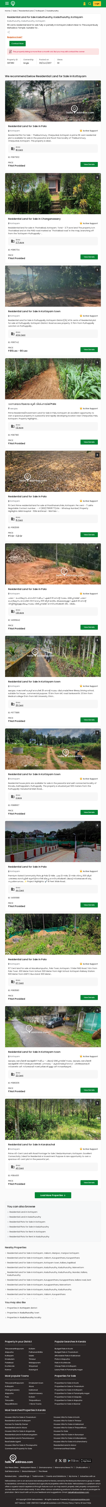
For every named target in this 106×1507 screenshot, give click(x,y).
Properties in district (22, 1308)
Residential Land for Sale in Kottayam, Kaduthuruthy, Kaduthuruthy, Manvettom (45, 1267)
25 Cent (19, 705)
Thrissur (32, 1359)
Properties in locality (24, 1317)
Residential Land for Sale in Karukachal (31, 1144)
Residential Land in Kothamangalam (21, 1434)
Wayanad (33, 1366)
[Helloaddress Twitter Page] (60, 1461)
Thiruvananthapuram (14, 1348)
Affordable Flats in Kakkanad (67, 1355)
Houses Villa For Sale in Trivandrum (20, 1417)
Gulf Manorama (12, 1471)
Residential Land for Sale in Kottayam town (34, 311)
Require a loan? (14, 37)
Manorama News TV (64, 1467)
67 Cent (20, 983)
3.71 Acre (20, 242)
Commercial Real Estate (64, 1448)
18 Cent (19, 150)
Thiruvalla (9, 1400)
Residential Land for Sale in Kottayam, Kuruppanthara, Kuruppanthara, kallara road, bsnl (49, 1280)
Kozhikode (9, 1366)
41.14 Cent (20, 335)
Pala (7, 1397)
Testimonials (38, 1476)
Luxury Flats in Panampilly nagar (69, 1369)
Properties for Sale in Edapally (68, 1397)
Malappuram (35, 1362)
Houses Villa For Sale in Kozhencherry (70, 1441)
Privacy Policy (68, 1503)
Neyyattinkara (11, 1404)
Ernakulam (9, 1359)
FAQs (89, 1503)
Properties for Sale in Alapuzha (68, 1400)
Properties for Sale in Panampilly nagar (72, 1393)
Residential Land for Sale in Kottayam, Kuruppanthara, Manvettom (39, 1284)
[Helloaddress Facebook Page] (56, 1461)
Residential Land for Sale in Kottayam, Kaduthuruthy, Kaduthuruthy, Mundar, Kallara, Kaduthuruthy (47, 1274)
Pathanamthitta (36, 1352)
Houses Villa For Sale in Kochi (67, 1417)
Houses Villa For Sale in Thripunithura (70, 1427)
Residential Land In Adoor (65, 1445)
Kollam (32, 1348)
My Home (73, 1476)
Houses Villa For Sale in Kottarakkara (70, 1438)
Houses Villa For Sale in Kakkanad (69, 1424)
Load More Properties (51, 1195)
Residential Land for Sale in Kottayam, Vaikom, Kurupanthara (36, 1294)
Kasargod (33, 1369)
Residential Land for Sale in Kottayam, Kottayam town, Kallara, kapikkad (41, 1262)
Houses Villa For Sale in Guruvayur (69, 1434)
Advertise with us (87, 1476)
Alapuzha (9, 1352)
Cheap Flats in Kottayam (65, 1366)
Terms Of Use (80, 1503)
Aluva (31, 1386)
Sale (15, 10)
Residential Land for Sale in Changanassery (34, 218)
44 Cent (20, 890)
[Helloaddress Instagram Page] (64, 1461)
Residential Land (26, 10)
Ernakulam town (36, 1383)
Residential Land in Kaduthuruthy (25, 1217)
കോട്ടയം (14, 408)
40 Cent (20, 1168)
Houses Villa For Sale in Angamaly (20, 1431)
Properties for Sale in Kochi (67, 1383)
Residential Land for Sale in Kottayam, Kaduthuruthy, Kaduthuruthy (39, 1289)
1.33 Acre (20, 612)
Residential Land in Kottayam (23, 1212)
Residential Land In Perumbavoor (20, 1438)
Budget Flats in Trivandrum (66, 1352)
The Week (43, 1471)
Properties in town (23, 1312)
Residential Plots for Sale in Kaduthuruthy (29, 1226)
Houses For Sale (61, 1431)
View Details (89, 164)
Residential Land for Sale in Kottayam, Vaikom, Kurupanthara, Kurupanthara (43, 1257)
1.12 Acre (19, 427)
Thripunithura (35, 1400)
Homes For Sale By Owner (16, 1424)
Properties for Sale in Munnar (67, 1404)
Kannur (8, 1369)
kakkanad (33, 1390)
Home (7, 10)
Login (97, 3)
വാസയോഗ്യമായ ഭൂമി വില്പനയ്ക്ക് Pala (32, 404)
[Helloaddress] (13, 3)
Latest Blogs (24, 1476)
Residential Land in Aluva (16, 1427)
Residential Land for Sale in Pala (27, 126)
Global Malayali (29, 1471)
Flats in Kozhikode (63, 1362)
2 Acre (19, 798)
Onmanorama (45, 1467)
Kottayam (40, 10)
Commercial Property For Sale (18, 1448)
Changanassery (12, 1390)
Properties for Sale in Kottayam (68, 1390)
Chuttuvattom (82, 1467)
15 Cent (19, 520)
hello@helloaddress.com (78, 1492)
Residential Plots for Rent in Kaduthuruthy (29, 1236)
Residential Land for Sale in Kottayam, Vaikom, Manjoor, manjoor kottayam (43, 1253)
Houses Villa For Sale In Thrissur (67, 1420)
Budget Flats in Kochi (64, 1348)
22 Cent (19, 1075)
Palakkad (9, 1362)
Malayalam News (28, 1467)
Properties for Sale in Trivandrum (69, 1386)
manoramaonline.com (80, 1499)
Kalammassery (36, 1393)
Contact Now (17, 43)
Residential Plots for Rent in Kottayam (28, 1231)
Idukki (31, 1355)
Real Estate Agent (13, 1441)
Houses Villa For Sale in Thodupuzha (21, 1445)
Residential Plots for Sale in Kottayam (27, 1221)
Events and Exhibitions (56, 1476)
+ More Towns (35, 1404)
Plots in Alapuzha (62, 1359)
